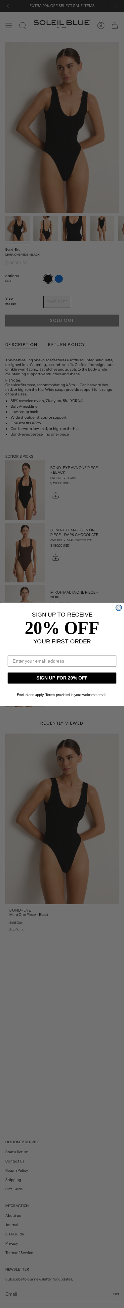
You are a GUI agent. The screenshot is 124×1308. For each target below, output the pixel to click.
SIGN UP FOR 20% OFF (62, 677)
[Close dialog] (119, 608)
